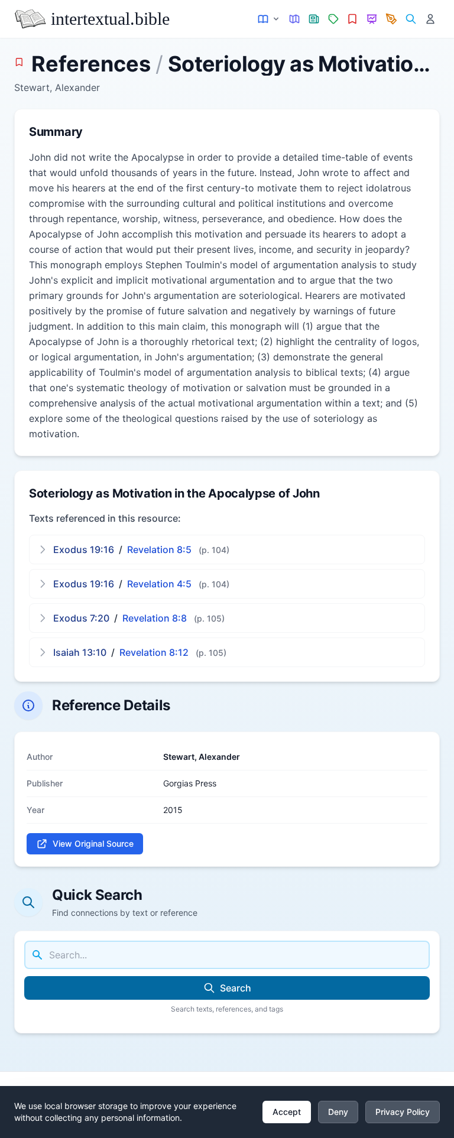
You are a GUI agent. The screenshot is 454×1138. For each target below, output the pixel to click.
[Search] (410, 19)
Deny (338, 1112)
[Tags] (333, 19)
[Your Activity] (430, 19)
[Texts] (269, 19)
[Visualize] (372, 19)
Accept (287, 1112)
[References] (352, 19)
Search (235, 988)
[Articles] (314, 19)
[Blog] (391, 19)
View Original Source (93, 843)
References (91, 64)
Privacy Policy (402, 1112)
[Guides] (294, 19)
